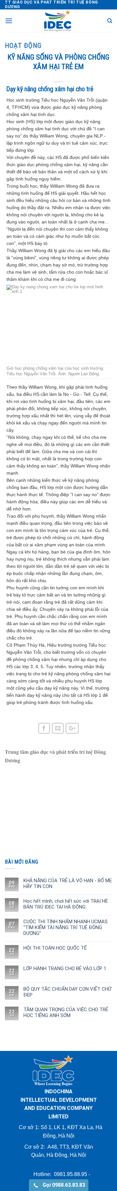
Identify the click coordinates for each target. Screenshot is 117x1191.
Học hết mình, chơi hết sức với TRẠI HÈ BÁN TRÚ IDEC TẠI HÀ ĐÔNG (65, 904)
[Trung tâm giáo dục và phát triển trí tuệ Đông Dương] (58, 20)
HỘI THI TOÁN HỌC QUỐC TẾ (55, 948)
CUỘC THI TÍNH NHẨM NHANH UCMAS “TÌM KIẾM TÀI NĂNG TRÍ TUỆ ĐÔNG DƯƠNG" (65, 927)
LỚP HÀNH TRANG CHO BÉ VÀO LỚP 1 (64, 968)
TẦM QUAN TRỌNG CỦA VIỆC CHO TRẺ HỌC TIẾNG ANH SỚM (65, 1012)
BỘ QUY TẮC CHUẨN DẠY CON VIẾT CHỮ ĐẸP (67, 992)
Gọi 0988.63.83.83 (62, 1185)
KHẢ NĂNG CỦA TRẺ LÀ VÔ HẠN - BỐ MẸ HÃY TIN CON (67, 883)
